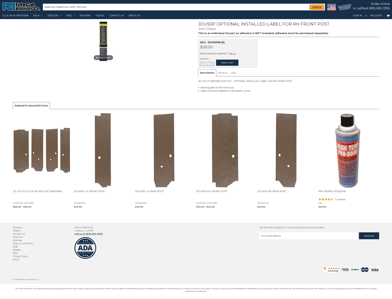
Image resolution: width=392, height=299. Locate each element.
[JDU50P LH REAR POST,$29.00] (164, 160)
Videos (100, 15)
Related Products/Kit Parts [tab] (31, 105)
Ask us (232, 53)
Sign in (357, 15)
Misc (69, 15)
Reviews (85, 15)
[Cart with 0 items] (388, 15)
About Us (134, 15)
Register (376, 15)
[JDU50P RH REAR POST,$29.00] (286, 160)
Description (207, 72)
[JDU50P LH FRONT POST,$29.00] (103, 160)
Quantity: (204, 58)
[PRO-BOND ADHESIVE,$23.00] (347, 160)
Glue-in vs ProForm (15, 15)
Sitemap (17, 240)
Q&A (233, 72)
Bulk (36, 15)
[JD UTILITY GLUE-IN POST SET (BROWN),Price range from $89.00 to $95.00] (42, 160)
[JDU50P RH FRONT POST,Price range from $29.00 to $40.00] (225, 160)
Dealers (52, 15)
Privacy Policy (20, 256)
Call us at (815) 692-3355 (88, 234)
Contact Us (116, 15)
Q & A (16, 259)
